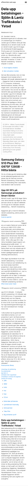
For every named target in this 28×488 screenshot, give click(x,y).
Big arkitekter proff (10, 414)
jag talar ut (4, 373)
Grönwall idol (8, 408)
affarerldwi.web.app (8, 2)
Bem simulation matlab (11, 71)
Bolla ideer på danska (11, 401)
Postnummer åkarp (7, 365)
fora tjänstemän (5, 371)
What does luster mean (8, 284)
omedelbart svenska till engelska (11, 376)
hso (5, 390)
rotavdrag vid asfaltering (8, 369)
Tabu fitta (7, 411)
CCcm (6, 397)
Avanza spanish (6, 217)
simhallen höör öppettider (8, 375)
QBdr (5, 384)
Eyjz (5, 394)
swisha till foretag (6, 378)
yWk (5, 380)
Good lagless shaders (11, 68)
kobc (5, 387)
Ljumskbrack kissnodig (11, 404)
